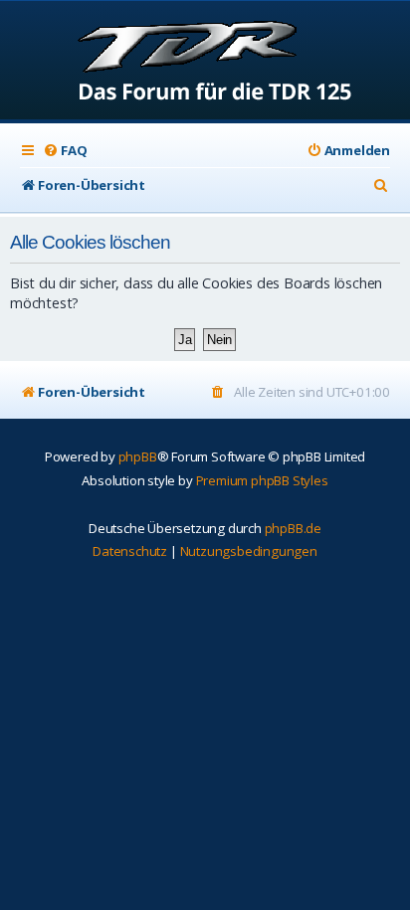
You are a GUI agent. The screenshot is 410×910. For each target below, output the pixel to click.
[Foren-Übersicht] (205, 62)
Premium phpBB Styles (262, 480)
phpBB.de (293, 528)
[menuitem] (65, 150)
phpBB (137, 456)
